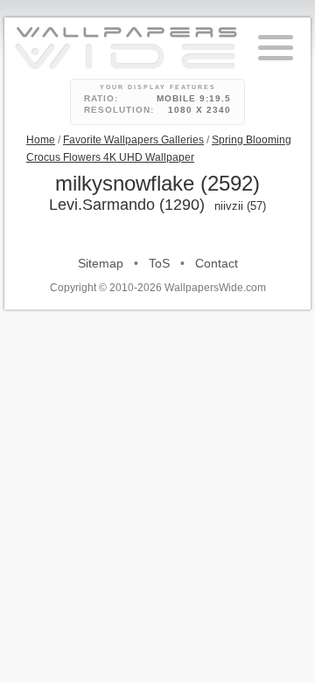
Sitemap (100, 263)
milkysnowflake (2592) (157, 183)
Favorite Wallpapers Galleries (133, 140)
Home (40, 140)
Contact (216, 263)
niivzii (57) (240, 205)
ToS (159, 263)
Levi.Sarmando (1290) (127, 204)
